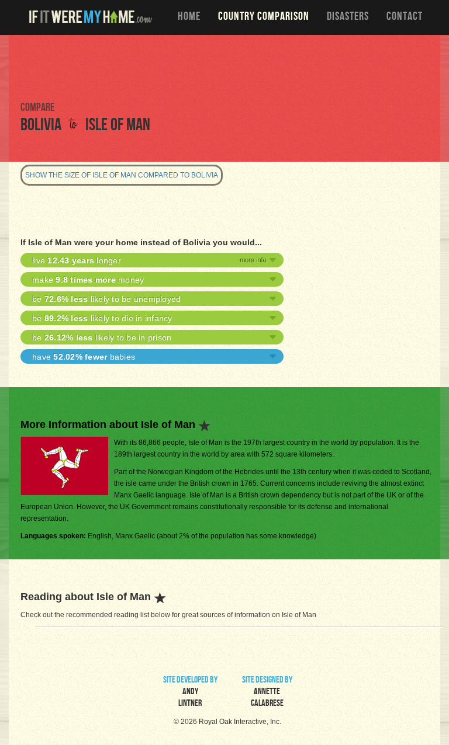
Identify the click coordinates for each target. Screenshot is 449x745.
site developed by (190, 692)
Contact (404, 17)
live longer (76, 260)
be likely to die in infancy (102, 318)
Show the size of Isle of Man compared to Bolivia (121, 175)
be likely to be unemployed (106, 299)
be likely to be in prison (101, 337)
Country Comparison (263, 17)
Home (189, 17)
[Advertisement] (224, 67)
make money (88, 279)
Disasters (348, 17)
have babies (83, 356)
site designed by (267, 692)
